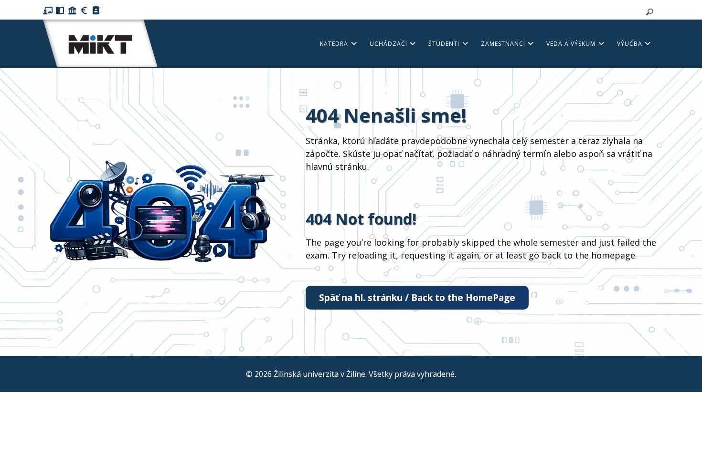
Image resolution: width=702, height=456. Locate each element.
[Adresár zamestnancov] (96, 10)
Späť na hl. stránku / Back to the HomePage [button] (417, 297)
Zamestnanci (504, 44)
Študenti (444, 44)
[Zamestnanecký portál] (84, 10)
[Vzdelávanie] (48, 10)
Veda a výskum (571, 44)
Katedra (335, 44)
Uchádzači (389, 44)
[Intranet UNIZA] (72, 10)
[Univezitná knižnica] (60, 10)
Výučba (630, 44)
